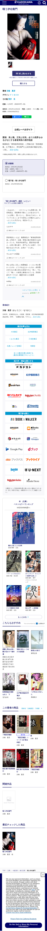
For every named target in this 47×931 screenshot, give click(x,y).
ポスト (8, 117)
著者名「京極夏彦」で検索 (30, 708)
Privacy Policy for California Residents (23, 919)
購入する (23, 83)
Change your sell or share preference (18, 912)
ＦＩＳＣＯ (14, 95)
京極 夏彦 (11, 91)
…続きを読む (13, 150)
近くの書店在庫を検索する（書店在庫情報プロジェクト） (23, 354)
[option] (10, 803)
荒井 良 (11, 99)
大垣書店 (14, 332)
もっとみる (22, 617)
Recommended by (30, 623)
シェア (18, 117)
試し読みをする (25, 74)
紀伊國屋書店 (33, 332)
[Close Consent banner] (43, 875)
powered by (25, 293)
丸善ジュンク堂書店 (14, 346)
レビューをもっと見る (30, 290)
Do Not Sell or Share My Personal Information (21, 908)
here (33, 889)
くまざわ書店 (14, 339)
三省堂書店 (33, 339)
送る (27, 117)
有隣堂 (32, 346)
